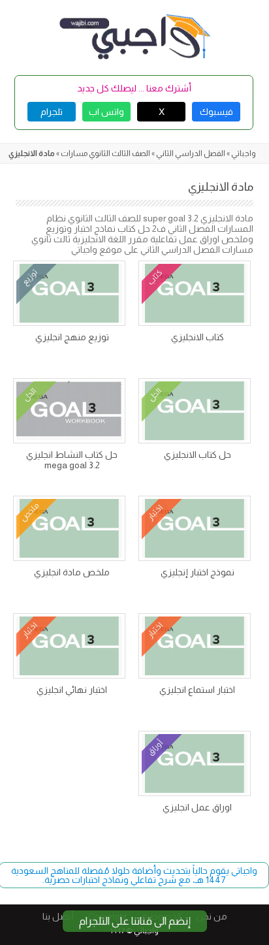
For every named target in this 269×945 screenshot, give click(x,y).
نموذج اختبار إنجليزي (197, 572)
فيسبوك (216, 111)
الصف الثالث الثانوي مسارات (105, 153)
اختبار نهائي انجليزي (72, 689)
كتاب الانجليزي (197, 337)
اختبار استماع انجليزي (197, 689)
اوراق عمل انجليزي (197, 807)
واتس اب (106, 111)
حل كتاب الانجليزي (197, 454)
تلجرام (51, 111)
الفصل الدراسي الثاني (190, 153)
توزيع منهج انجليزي (72, 337)
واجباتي (243, 153)
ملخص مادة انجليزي (72, 572)
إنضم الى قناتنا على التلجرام (135, 921)
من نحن (211, 916)
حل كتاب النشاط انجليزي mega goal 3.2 (72, 459)
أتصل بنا (58, 916)
